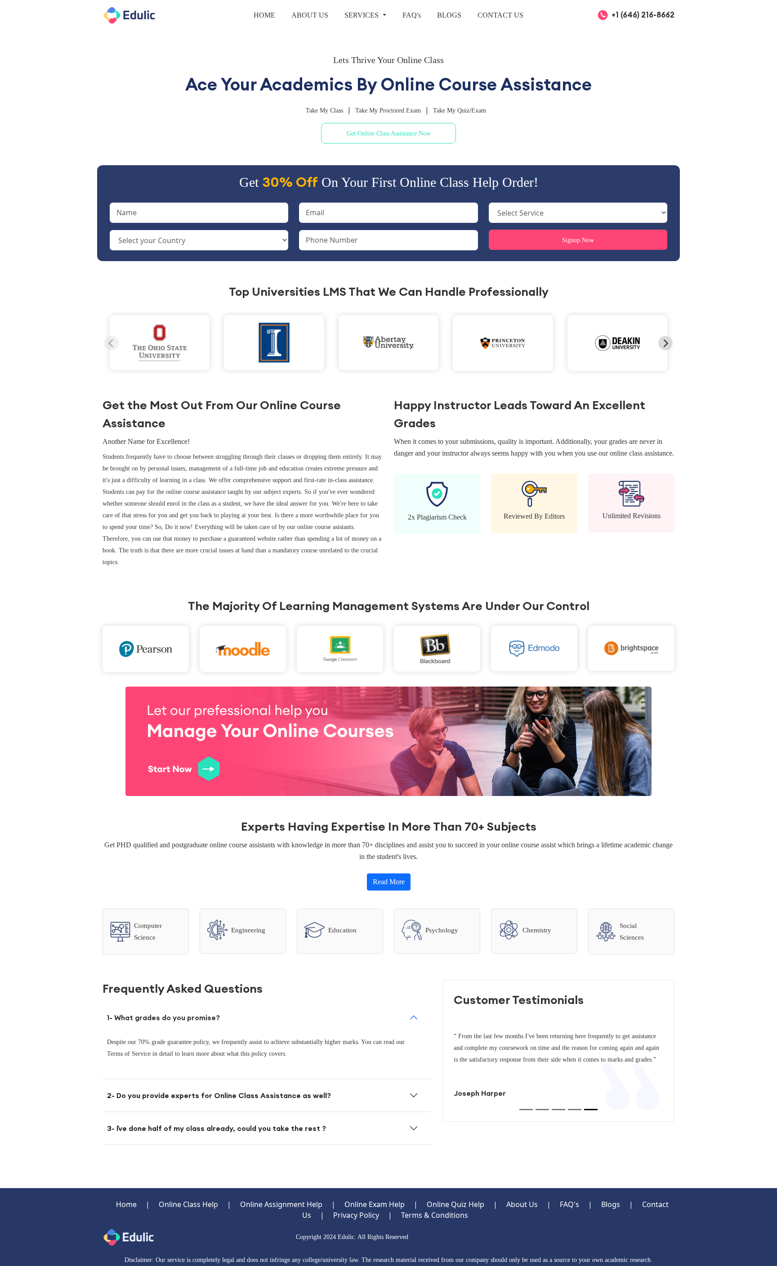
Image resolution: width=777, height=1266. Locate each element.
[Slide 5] (591, 1109)
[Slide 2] (542, 1109)
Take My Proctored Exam (389, 110)
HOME (264, 15)
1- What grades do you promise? (163, 1017)
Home (126, 1204)
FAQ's (411, 15)
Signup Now (578, 240)
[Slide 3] (558, 1109)
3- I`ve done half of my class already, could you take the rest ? (216, 1128)
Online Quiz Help (455, 1204)
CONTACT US (500, 15)
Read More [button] (389, 882)
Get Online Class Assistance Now (389, 133)
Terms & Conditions (434, 1215)
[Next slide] (665, 343)
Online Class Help (188, 1204)
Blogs (610, 1204)
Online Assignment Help (281, 1204)
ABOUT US (309, 15)
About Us (522, 1204)
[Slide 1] (526, 1109)
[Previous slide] (111, 343)
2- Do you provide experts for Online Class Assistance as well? (219, 1095)
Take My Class (325, 110)
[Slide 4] (574, 1109)
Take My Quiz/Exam (459, 110)
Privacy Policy (356, 1215)
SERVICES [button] (362, 15)
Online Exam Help (374, 1204)
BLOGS (449, 15)
